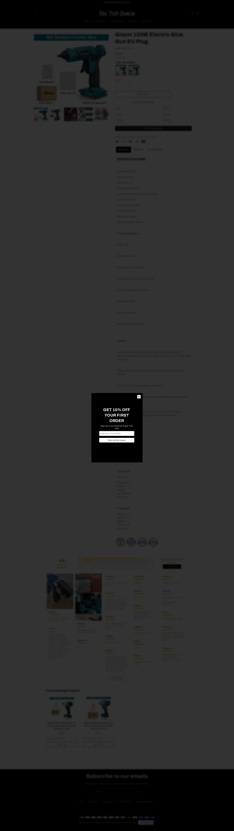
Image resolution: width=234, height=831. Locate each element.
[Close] (139, 384)
